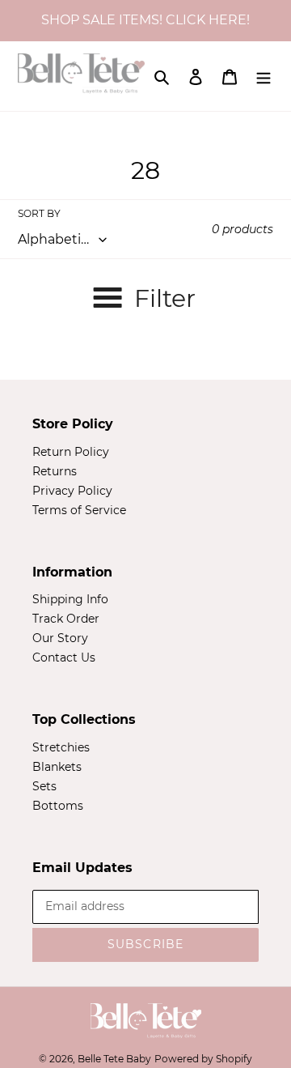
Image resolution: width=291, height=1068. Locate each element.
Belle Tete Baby (114, 1059)
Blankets (57, 767)
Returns (54, 471)
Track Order (65, 618)
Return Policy (70, 452)
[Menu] (263, 76)
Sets (44, 786)
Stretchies (61, 747)
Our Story (60, 638)
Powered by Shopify (203, 1059)
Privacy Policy (72, 490)
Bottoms (57, 805)
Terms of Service (79, 510)
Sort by (39, 213)
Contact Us (63, 657)
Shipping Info (70, 599)
